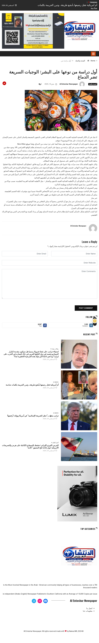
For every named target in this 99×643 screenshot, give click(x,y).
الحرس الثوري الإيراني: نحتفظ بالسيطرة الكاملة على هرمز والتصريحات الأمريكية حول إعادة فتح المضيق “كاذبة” (30, 446)
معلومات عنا (87, 611)
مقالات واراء (55, 349)
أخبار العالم (55, 442)
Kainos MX (73, 631)
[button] (39, 3)
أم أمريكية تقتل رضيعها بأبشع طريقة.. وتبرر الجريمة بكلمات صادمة (32, 384)
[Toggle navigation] (93, 53)
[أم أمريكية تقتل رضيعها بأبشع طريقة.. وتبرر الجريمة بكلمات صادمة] (79, 384)
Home (93, 61)
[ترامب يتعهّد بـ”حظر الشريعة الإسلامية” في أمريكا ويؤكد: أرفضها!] (79, 415)
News (56, 382)
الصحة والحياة (80, 61)
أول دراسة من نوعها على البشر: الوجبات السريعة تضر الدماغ (53, 74)
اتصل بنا (89, 608)
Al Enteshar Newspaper (69, 84)
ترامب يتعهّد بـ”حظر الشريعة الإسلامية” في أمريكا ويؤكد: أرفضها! (33, 415)
